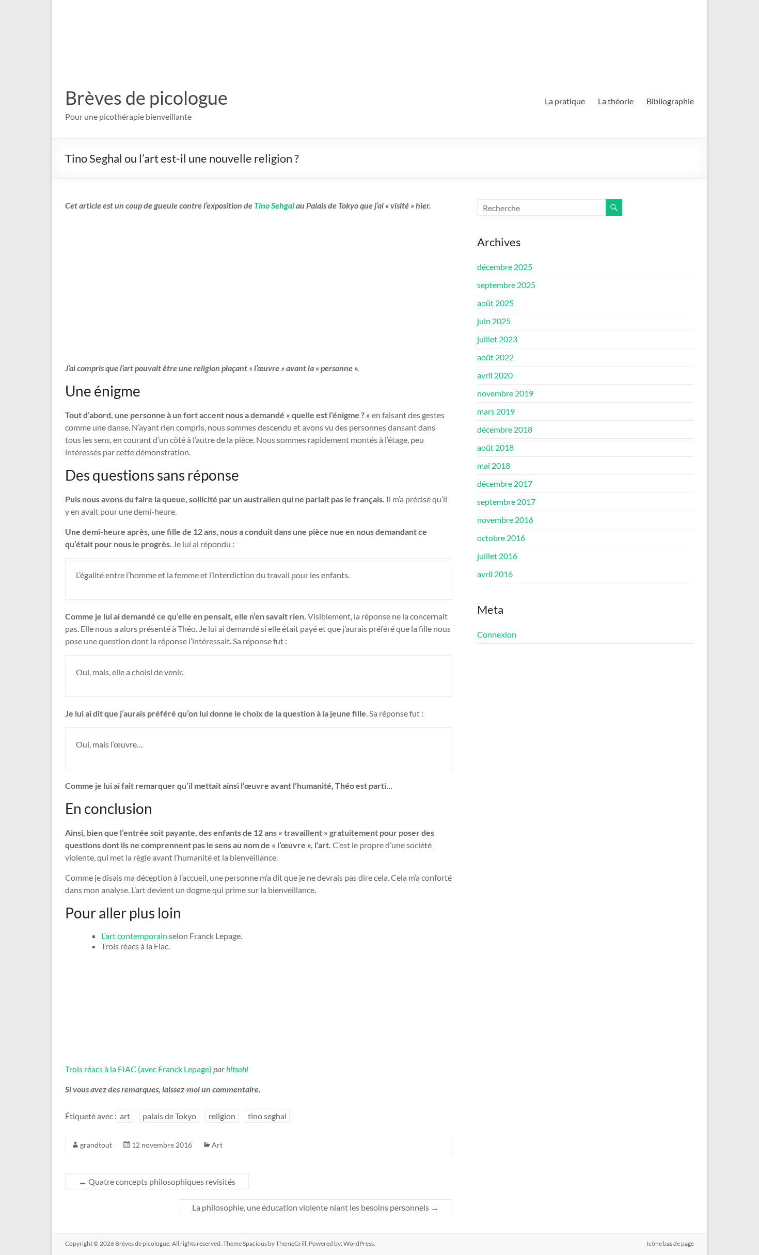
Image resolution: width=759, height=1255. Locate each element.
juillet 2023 (497, 339)
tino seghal (267, 1116)
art (125, 1116)
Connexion (496, 634)
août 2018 (495, 447)
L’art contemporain (135, 936)
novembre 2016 (505, 520)
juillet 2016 (497, 556)
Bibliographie (670, 101)
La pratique (565, 101)
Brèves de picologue (146, 97)
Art (217, 1144)
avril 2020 (495, 375)
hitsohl (237, 1069)
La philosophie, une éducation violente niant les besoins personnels (315, 1207)
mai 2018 (493, 465)
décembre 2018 (504, 429)
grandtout (96, 1144)
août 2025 (495, 303)
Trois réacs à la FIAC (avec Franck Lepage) (138, 1069)
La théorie (616, 101)
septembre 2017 (506, 501)
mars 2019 (496, 411)
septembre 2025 (506, 285)
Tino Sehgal (275, 205)
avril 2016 (495, 574)
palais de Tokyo (169, 1116)
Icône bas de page (670, 1243)
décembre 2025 (504, 267)
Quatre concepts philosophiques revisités (156, 1181)
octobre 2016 (501, 538)
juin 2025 (494, 321)
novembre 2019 (505, 393)
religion (222, 1116)
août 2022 (495, 357)
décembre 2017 (504, 483)
